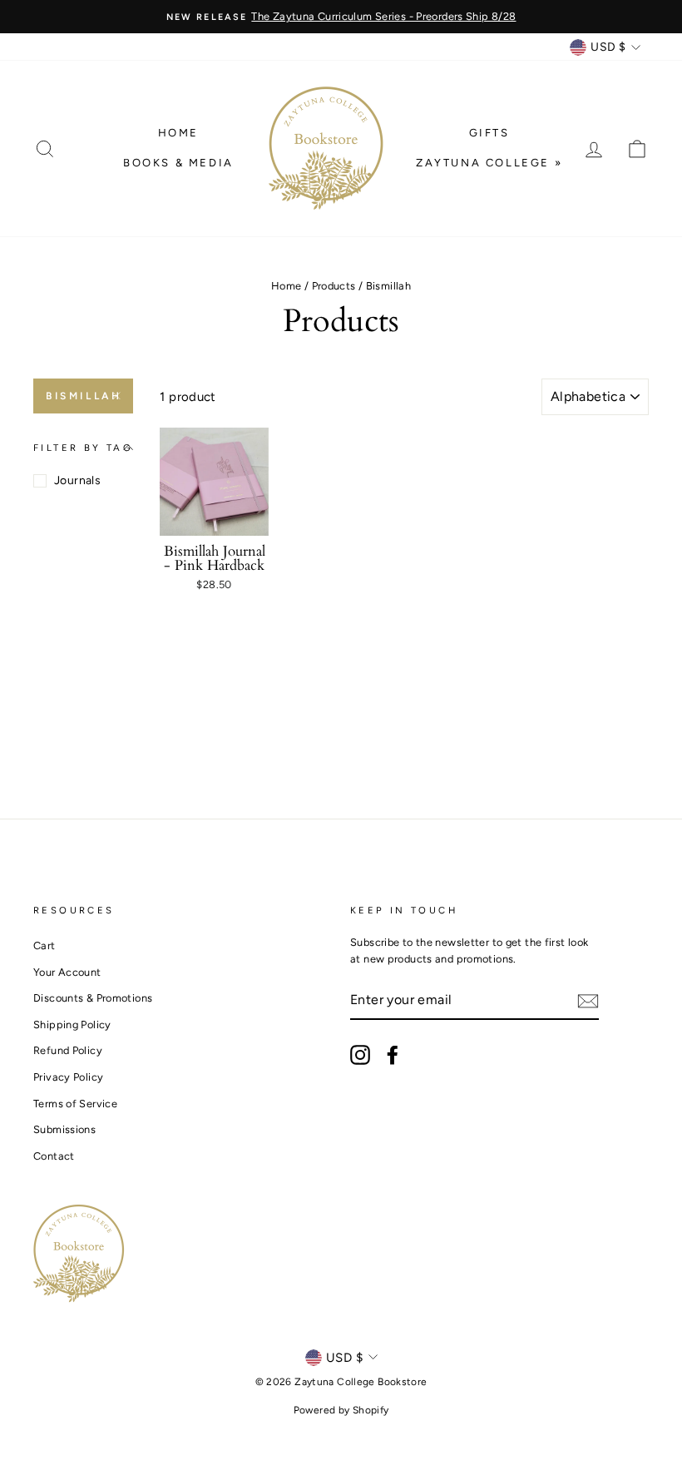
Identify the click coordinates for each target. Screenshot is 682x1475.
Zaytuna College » (489, 162)
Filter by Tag (83, 447)
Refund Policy (67, 1050)
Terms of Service (75, 1103)
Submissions (64, 1129)
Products (334, 286)
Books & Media (178, 162)
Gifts (489, 132)
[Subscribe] (588, 1000)
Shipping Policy (72, 1024)
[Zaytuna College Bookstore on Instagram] (360, 1055)
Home (178, 132)
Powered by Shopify (341, 1410)
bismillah (83, 396)
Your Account (67, 972)
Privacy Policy (68, 1077)
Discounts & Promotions (92, 998)
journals (77, 480)
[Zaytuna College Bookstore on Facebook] (393, 1055)
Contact (54, 1156)
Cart (44, 945)
